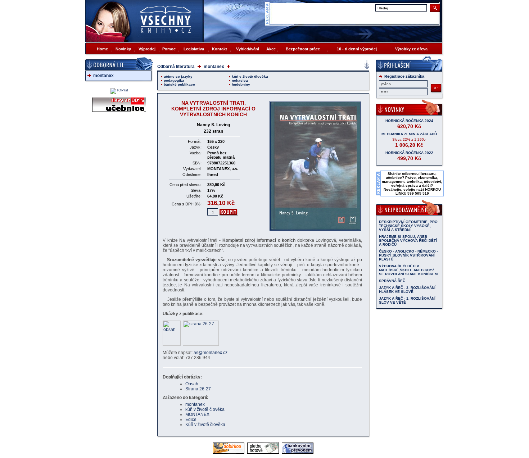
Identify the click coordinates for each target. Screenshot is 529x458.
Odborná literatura (176, 66)
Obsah (191, 383)
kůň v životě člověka (250, 76)
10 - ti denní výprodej (357, 49)
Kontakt (219, 49)
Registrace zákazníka (404, 76)
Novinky (123, 49)
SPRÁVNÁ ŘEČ (392, 281)
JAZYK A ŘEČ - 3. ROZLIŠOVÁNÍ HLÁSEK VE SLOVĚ (407, 290)
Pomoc (169, 49)
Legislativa (194, 49)
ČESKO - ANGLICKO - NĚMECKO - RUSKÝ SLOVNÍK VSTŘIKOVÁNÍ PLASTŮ (408, 255)
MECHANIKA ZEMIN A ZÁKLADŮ (409, 134)
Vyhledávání (247, 49)
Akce (271, 49)
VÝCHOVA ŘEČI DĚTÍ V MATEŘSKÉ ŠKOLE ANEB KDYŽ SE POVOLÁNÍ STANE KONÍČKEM (408, 270)
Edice (190, 419)
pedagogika (174, 80)
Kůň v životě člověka (205, 424)
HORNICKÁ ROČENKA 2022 (409, 153)
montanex (103, 75)
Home (102, 49)
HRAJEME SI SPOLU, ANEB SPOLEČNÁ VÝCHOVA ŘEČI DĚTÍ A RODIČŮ (408, 240)
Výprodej (147, 49)
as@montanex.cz (210, 352)
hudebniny (241, 84)
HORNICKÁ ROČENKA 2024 (409, 121)
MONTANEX (197, 414)
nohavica (240, 80)
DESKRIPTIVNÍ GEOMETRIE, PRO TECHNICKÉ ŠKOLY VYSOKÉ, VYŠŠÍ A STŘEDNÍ (408, 226)
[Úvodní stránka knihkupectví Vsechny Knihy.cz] (144, 21)
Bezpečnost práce (303, 49)
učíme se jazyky (178, 76)
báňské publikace (179, 84)
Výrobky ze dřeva (411, 49)
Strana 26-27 (198, 388)
